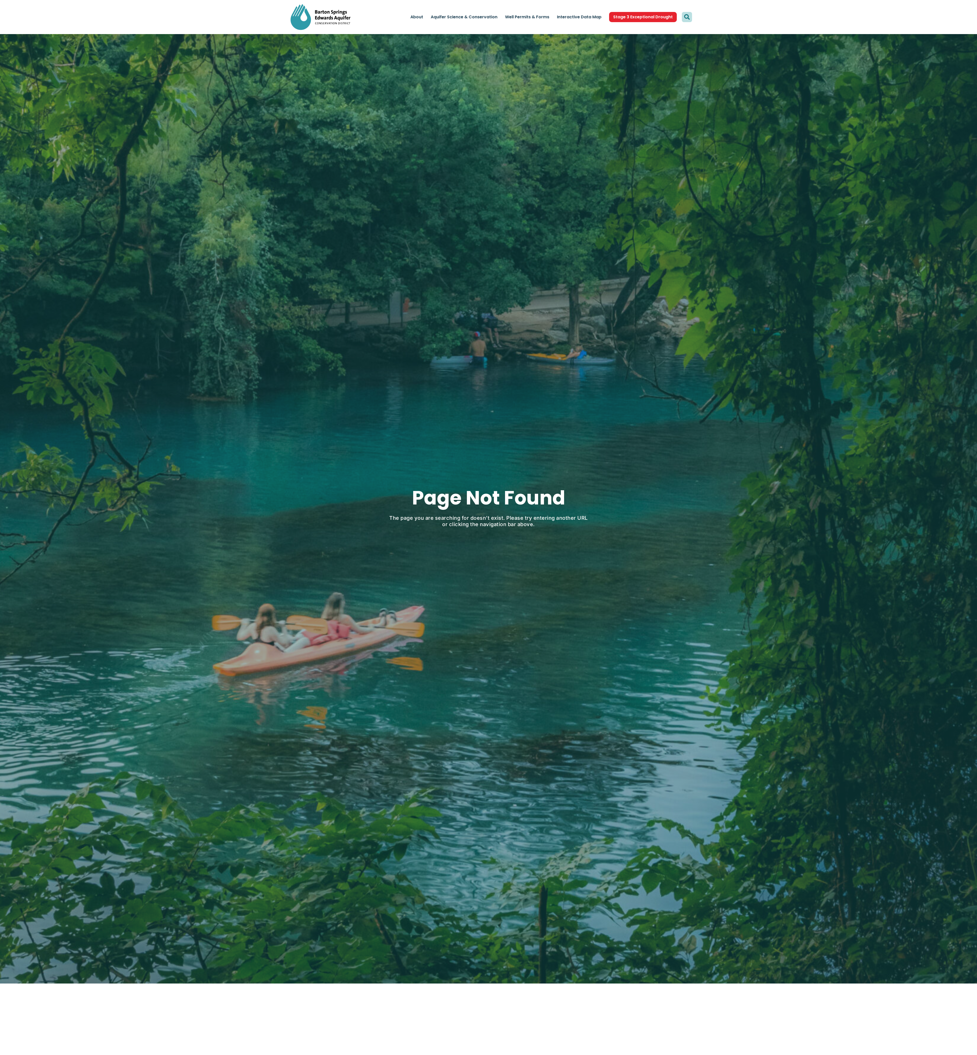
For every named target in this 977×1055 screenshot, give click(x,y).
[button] (687, 17)
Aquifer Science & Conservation (464, 17)
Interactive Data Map (579, 17)
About (416, 17)
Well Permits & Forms (527, 17)
